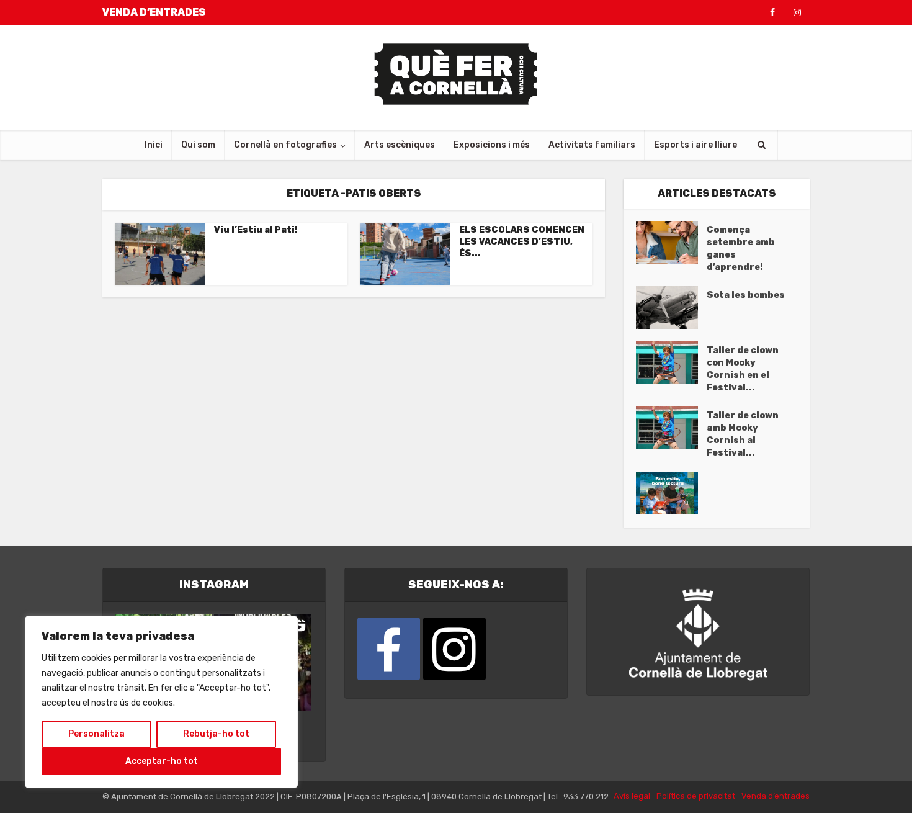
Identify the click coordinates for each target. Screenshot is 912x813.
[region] (161, 702)
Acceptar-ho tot (161, 761)
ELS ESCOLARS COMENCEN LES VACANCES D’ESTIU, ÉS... (521, 242)
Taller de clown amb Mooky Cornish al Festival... (743, 434)
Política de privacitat (695, 796)
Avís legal (632, 796)
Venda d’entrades (775, 796)
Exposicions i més (492, 145)
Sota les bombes (746, 295)
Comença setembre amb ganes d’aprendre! (741, 248)
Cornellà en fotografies (285, 145)
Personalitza (96, 734)
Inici (154, 145)
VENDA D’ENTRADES (154, 12)
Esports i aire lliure (695, 145)
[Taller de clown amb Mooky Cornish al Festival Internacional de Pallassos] (671, 427)
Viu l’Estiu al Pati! (256, 230)
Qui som (198, 145)
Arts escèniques (399, 145)
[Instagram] (454, 649)
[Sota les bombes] (671, 307)
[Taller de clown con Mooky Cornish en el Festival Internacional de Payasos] (671, 362)
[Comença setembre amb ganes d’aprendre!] (671, 242)
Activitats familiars (591, 145)
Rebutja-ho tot (216, 734)
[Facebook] (388, 649)
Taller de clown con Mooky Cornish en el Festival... (743, 369)
